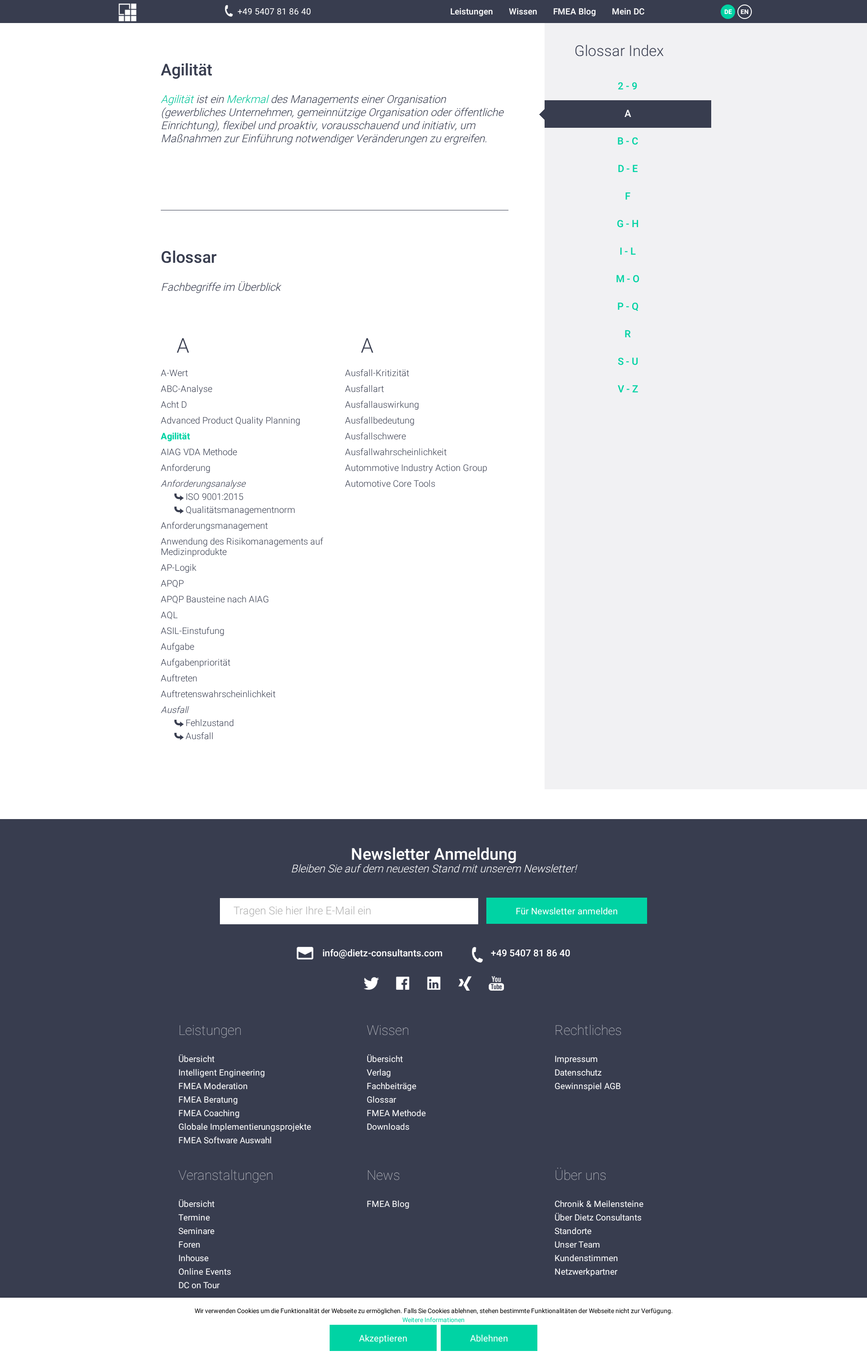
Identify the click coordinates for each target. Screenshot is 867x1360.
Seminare (196, 1231)
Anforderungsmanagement (214, 526)
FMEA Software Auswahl (225, 1140)
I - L (628, 251)
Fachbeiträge (391, 1086)
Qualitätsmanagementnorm (240, 510)
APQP (172, 583)
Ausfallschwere (375, 436)
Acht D (174, 405)
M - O (627, 279)
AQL (169, 615)
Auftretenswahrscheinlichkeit (218, 694)
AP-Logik (178, 568)
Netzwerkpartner (586, 1272)
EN (745, 12)
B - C (627, 141)
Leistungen (471, 11)
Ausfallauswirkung (382, 405)
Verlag (379, 1073)
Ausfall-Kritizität (377, 373)
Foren (189, 1245)
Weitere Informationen (433, 1320)
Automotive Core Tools (390, 484)
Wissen (523, 11)
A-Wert (174, 373)
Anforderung (185, 468)
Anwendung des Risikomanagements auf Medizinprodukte (242, 546)
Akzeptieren (383, 1338)
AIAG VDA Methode (199, 452)
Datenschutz (578, 1073)
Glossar (381, 1100)
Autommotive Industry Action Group (416, 468)
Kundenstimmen (586, 1258)
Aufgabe (177, 647)
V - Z (628, 389)
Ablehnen (489, 1338)
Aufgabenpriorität (195, 662)
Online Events (204, 1272)
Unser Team (577, 1245)
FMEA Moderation (213, 1086)
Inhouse (193, 1258)
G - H (628, 224)
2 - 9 (628, 86)
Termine (194, 1217)
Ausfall (200, 736)
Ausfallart (364, 389)
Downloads (388, 1127)
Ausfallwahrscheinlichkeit (396, 452)
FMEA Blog (574, 11)
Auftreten (179, 678)
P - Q (628, 306)
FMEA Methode (396, 1113)
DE (728, 12)
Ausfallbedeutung (380, 420)
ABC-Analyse (186, 389)
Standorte (573, 1231)
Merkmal (247, 99)
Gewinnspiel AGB (588, 1086)
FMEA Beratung (208, 1100)
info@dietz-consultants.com (382, 953)
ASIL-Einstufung (192, 631)
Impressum (576, 1059)
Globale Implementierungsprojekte (244, 1127)
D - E (628, 169)
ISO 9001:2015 (214, 497)
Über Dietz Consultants (598, 1217)
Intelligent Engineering (221, 1073)
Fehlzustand (210, 723)
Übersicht (196, 1059)
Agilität (177, 99)
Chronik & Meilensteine (599, 1204)
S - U (628, 361)
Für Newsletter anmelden (567, 911)
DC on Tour (198, 1285)
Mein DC (628, 11)
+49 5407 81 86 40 (274, 11)
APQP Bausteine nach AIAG (215, 599)
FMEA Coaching (209, 1113)
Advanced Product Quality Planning (230, 420)
